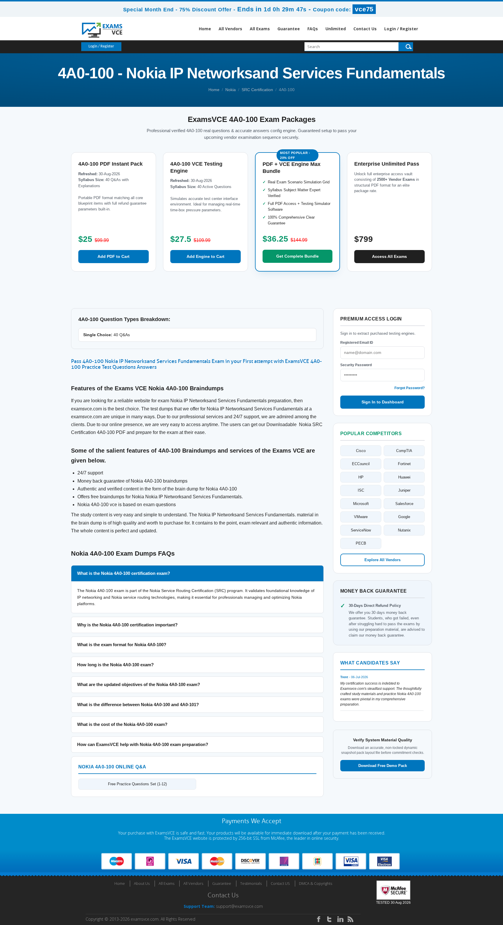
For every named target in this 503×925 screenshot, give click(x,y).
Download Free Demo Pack (382, 765)
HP (361, 477)
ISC (361, 490)
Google (404, 517)
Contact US (280, 883)
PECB (361, 543)
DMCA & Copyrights (315, 883)
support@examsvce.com (239, 906)
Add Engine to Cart (205, 256)
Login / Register (401, 28)
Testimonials (251, 883)
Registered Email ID (356, 343)
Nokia (230, 89)
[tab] (197, 574)
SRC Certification (257, 89)
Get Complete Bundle (297, 256)
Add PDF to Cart (114, 256)
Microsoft (361, 504)
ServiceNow (361, 530)
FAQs (312, 28)
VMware (361, 517)
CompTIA (404, 451)
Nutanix (404, 530)
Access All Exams (389, 256)
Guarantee (288, 28)
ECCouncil (361, 464)
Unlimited (335, 28)
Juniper (404, 490)
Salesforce (404, 504)
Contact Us (365, 28)
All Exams (260, 28)
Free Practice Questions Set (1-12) (137, 784)
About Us (142, 883)
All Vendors (230, 28)
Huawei (404, 477)
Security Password (356, 365)
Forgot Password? (409, 388)
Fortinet (404, 464)
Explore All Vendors (382, 560)
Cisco (361, 451)
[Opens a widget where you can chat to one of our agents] (481, 915)
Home (205, 28)
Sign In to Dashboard (383, 402)
